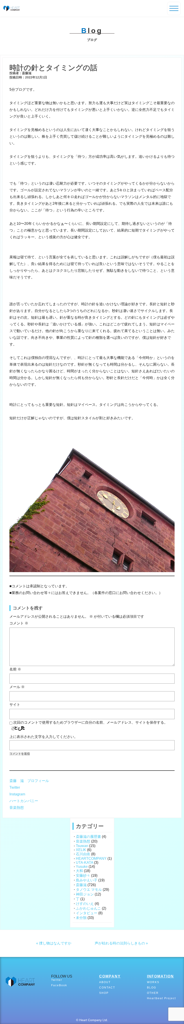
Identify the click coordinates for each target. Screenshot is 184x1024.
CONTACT (107, 987)
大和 (79, 871)
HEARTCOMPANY (91, 858)
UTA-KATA (84, 862)
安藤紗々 (83, 875)
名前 (15, 669)
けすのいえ (85, 904)
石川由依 (83, 854)
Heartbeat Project (161, 998)
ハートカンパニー (23, 801)
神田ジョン (85, 894)
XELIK (81, 850)
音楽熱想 (16, 807)
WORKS (153, 982)
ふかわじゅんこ (88, 908)
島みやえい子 (86, 880)
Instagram (17, 794)
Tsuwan (82, 846)
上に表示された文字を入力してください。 (43, 737)
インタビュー (86, 913)
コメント (18, 623)
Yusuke (82, 866)
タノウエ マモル (89, 889)
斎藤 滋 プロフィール (29, 781)
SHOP (104, 993)
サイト (14, 704)
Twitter (14, 787)
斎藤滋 (81, 885)
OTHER (153, 993)
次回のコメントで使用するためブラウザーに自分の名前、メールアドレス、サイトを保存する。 (90, 722)
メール (17, 687)
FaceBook (59, 985)
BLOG (151, 987)
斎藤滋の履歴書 (88, 837)
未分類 (81, 918)
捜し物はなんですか (55, 943)
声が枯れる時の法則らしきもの (120, 943)
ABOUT (105, 982)
